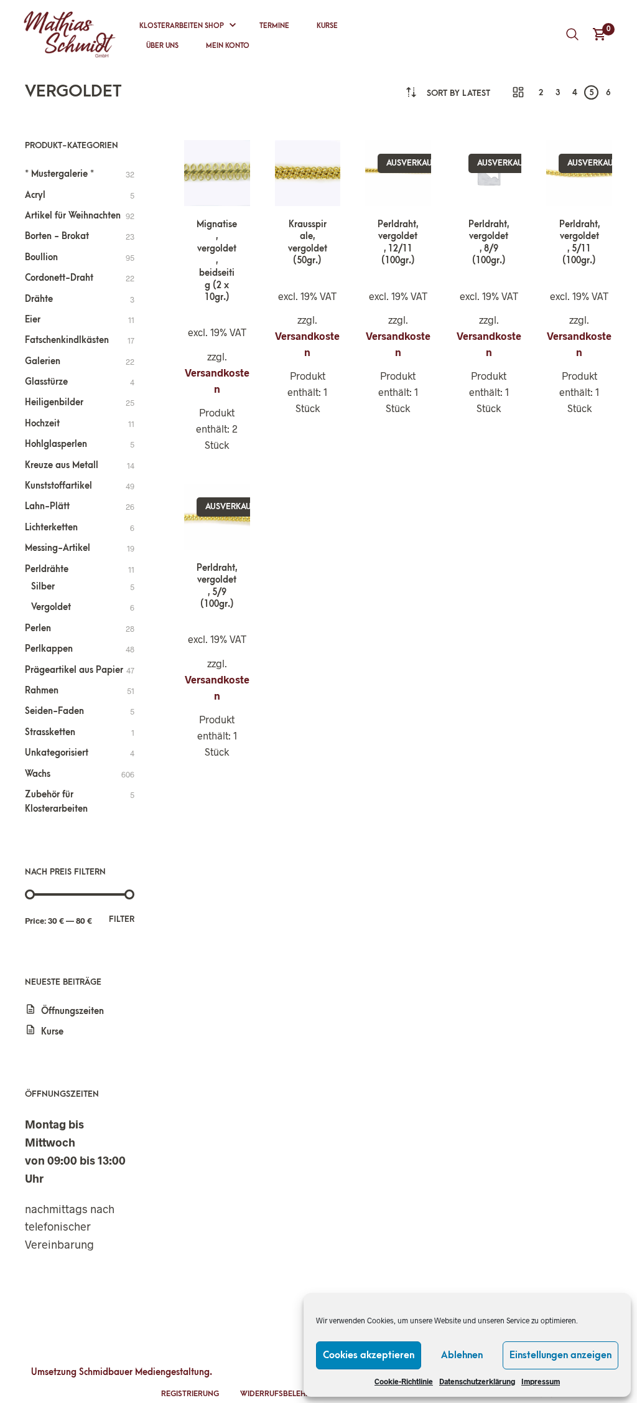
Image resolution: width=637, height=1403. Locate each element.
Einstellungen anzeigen (560, 1355)
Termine (274, 26)
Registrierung (190, 1393)
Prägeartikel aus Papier (74, 670)
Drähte (39, 299)
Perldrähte (46, 569)
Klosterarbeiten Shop (181, 26)
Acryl (35, 195)
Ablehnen (462, 1355)
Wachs (37, 774)
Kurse (327, 26)
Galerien (42, 361)
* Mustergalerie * (59, 174)
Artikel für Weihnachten (73, 215)
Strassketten (50, 732)
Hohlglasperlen (56, 444)
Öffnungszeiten (72, 1011)
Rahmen (41, 690)
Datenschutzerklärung (477, 1381)
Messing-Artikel (57, 548)
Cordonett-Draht (59, 278)
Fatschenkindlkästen (67, 340)
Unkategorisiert (56, 753)
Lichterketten (51, 527)
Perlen (38, 628)
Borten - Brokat (57, 236)
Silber (43, 586)
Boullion (41, 257)
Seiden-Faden (54, 711)
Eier (32, 319)
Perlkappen (49, 649)
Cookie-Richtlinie (403, 1381)
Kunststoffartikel (58, 486)
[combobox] (458, 93)
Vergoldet (51, 607)
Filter (121, 919)
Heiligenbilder (54, 402)
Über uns (162, 46)
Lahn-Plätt (47, 506)
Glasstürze (46, 382)
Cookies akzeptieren (368, 1355)
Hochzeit (42, 423)
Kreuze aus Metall (61, 465)
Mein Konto (227, 46)
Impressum (540, 1381)
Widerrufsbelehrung (283, 1393)
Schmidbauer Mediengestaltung (144, 1372)
